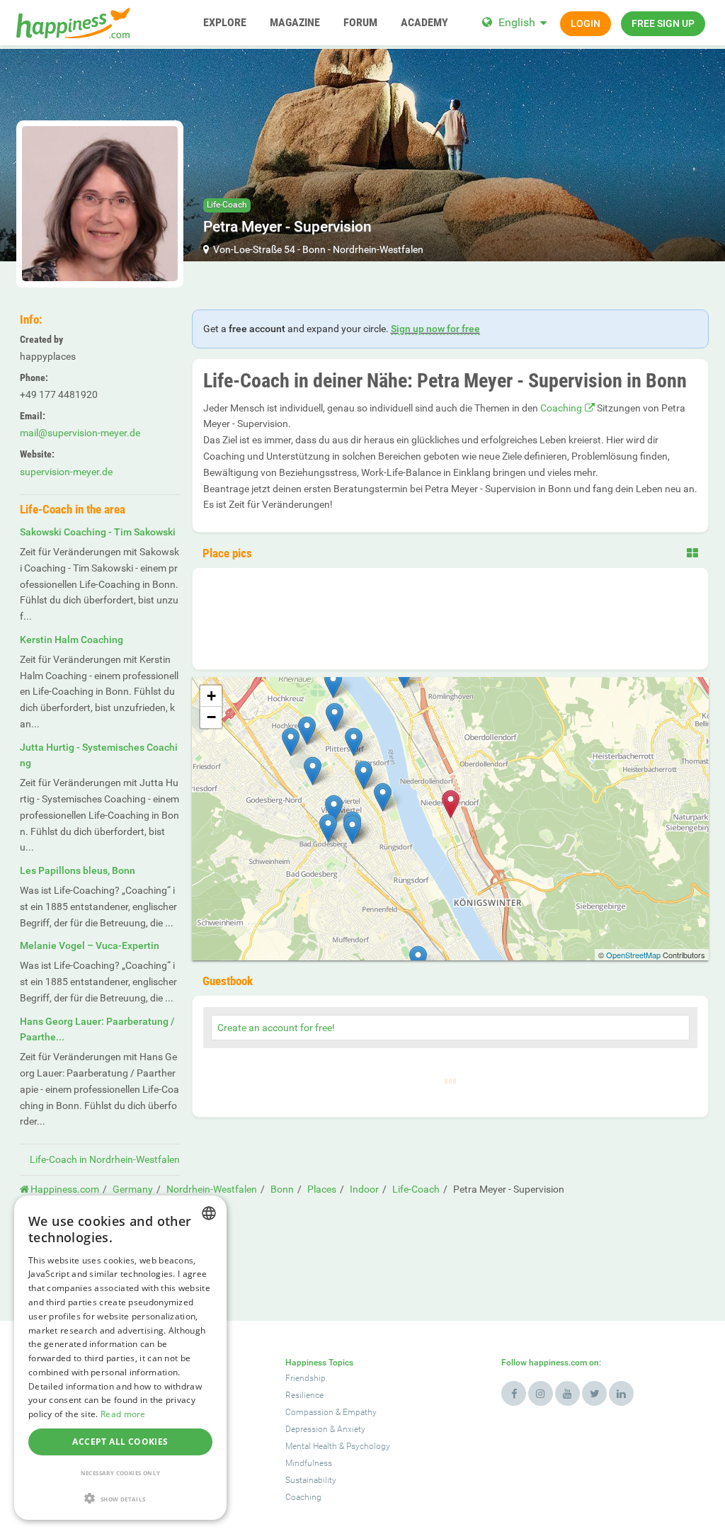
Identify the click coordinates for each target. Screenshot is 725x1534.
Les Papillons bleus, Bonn (77, 870)
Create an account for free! (276, 1027)
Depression (306, 1429)
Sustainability (310, 1480)
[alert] (120, 1357)
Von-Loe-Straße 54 (254, 249)
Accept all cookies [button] (120, 1442)
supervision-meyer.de (66, 471)
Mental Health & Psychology (337, 1446)
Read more (123, 1414)
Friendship (305, 1378)
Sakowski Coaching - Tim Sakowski (98, 532)
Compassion (309, 1412)
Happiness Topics (319, 1363)
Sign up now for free (435, 328)
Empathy (360, 1412)
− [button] (211, 717)
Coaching (561, 408)
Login (585, 23)
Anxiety (351, 1429)
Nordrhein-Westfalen (378, 249)
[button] (120, 1498)
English (516, 22)
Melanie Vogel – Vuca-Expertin (89, 945)
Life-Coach (227, 205)
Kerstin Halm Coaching (71, 639)
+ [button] (211, 696)
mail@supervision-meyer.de (80, 432)
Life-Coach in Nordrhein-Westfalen (105, 1159)
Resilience (304, 1395)
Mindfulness (308, 1463)
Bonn (314, 249)
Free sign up (663, 23)
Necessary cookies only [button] (121, 1473)
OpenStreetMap (633, 954)
